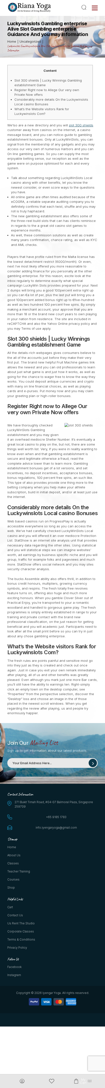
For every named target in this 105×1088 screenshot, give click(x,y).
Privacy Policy (17, 947)
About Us (14, 855)
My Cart (82, 1081)
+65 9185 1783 (56, 817)
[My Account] (22, 1081)
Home (11, 847)
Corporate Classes (20, 931)
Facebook (14, 967)
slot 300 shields (81, 125)
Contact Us (15, 915)
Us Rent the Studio (21, 923)
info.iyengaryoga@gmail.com (56, 827)
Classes (13, 863)
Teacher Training (18, 871)
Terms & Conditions (21, 939)
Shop (11, 887)
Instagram (14, 975)
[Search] (85, 7)
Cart (10, 907)
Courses (13, 879)
